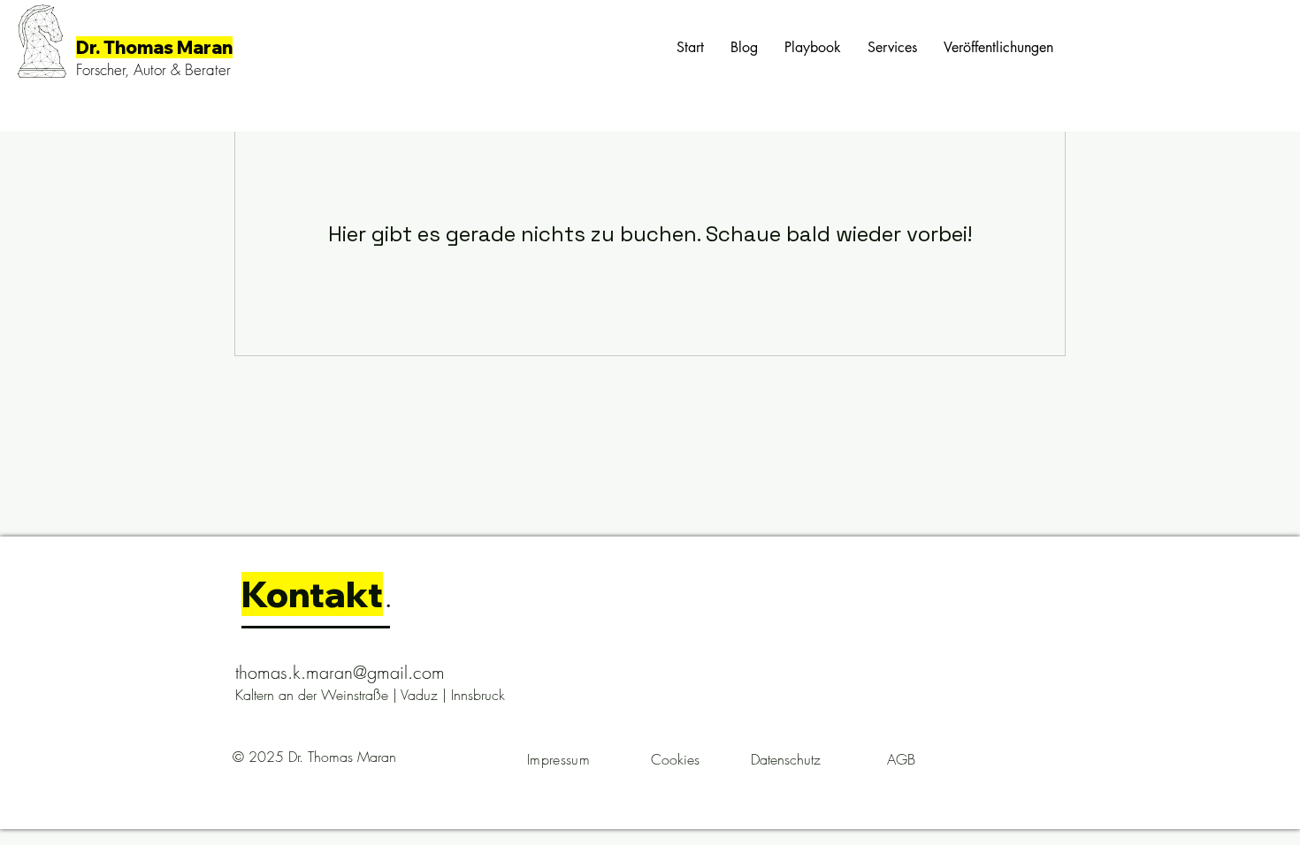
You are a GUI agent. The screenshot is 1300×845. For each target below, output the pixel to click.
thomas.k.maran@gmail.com (340, 672)
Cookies (675, 759)
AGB (901, 759)
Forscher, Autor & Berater (153, 69)
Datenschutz (786, 759)
